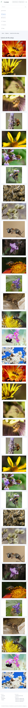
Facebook (3, 698)
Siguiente (2, 690)
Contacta (3, 695)
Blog (3, 28)
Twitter (2, 699)
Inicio (3, 33)
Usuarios (4, 24)
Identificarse (15, 1)
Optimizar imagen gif (19, 701)
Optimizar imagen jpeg (19, 699)
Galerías (4, 17)
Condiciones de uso (19, 695)
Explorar (4, 14)
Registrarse (21, 1)
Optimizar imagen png (19, 698)
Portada (4, 10)
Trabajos (4, 21)
